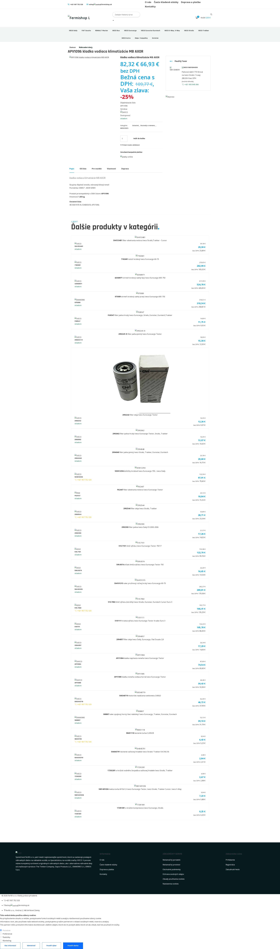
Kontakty (150, 6)
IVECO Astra (126, 38)
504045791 (79, 758)
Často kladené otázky (166, 2)
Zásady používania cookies (174, 879)
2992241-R (79, 340)
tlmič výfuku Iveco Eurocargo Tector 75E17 (140, 546)
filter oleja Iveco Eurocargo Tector (140, 415)
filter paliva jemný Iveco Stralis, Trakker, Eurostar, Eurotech (140, 452)
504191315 (79, 589)
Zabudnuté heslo (233, 869)
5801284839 (193, 67)
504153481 (79, 246)
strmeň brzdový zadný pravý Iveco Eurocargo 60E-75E (140, 296)
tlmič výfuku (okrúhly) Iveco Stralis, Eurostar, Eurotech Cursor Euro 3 (140, 602)
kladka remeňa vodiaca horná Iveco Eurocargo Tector (140, 677)
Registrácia (230, 864)
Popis (71, 168)
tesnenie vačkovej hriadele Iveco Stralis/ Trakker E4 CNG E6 (140, 752)
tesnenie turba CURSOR (140, 733)
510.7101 (78, 552)
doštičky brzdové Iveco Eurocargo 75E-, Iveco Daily (140, 471)
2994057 (78, 645)
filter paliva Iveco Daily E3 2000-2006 (140, 527)
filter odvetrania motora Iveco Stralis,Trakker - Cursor (140, 240)
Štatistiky (6, 937)
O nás (148, 2)
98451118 (78, 739)
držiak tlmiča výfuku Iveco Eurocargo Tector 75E (140, 564)
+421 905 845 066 (191, 84)
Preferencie (7, 934)
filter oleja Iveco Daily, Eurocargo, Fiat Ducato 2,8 (140, 639)
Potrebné (6, 930)
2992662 (78, 439)
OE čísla (83, 168)
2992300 (78, 533)
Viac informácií (10, 946)
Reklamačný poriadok (171, 860)
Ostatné (155, 38)
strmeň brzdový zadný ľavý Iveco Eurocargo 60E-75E (140, 278)
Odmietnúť (31, 946)
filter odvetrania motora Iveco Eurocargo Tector (140, 490)
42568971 (78, 284)
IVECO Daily (73, 30)
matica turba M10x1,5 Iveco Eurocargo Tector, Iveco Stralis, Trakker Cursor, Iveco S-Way (140, 789)
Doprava (125, 168)
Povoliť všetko (73, 946)
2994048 (78, 458)
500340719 (79, 701)
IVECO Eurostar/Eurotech (150, 30)
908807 (77, 720)
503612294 (79, 477)
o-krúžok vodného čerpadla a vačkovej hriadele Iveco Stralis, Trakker (140, 770)
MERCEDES (124, 128)
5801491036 (79, 795)
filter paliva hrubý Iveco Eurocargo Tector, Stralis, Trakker (140, 433)
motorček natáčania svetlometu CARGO (140, 695)
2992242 (78, 421)
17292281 (78, 776)
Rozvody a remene (148, 125)
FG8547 (77, 321)
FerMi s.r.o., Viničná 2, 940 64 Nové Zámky (23, 910)
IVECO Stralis (189, 30)
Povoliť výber (51, 946)
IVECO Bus (116, 30)
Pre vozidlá (97, 168)
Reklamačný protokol (171, 864)
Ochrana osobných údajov (173, 874)
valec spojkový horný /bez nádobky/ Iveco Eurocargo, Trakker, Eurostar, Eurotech (140, 714)
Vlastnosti (111, 168)
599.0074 (78, 570)
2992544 (78, 514)
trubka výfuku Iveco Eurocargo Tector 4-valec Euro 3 (140, 621)
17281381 (78, 814)
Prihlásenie (230, 860)
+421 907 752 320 (76, 4)
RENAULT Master (101, 30)
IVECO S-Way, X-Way (172, 30)
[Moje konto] (192, 18)
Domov (73, 47)
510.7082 (78, 608)
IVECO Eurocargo (130, 30)
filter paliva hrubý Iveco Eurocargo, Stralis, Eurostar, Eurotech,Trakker (140, 315)
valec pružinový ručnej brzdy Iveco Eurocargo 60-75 (140, 583)
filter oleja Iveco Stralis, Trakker (140, 508)
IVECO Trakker (203, 30)
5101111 (77, 627)
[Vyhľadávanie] (211, 14)
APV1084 (78, 664)
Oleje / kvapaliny (141, 38)
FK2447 (77, 496)
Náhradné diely (85, 47)
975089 (77, 302)
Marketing (7, 940)
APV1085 (78, 683)
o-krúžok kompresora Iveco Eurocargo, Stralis (140, 808)
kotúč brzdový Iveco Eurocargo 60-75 (140, 259)
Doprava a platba (191, 2)
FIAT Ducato (86, 30)
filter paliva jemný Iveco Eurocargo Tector (140, 334)
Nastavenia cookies (171, 884)
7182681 (78, 265)
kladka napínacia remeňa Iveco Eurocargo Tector (140, 658)
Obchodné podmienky (172, 869)
